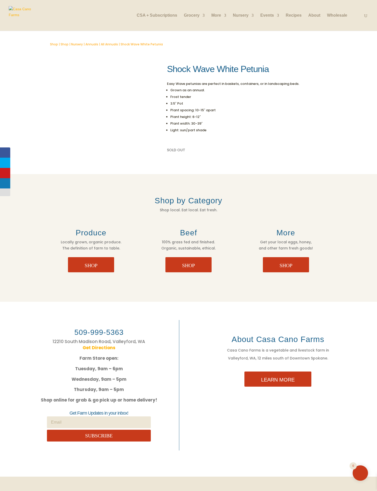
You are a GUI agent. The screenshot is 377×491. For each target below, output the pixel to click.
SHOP (91, 265)
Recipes (294, 15)
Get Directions (99, 348)
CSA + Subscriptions (157, 15)
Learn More (278, 380)
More (216, 15)
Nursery (241, 15)
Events (267, 15)
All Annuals (109, 44)
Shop (54, 44)
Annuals (91, 44)
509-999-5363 (99, 332)
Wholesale (337, 15)
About (314, 15)
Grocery (192, 15)
